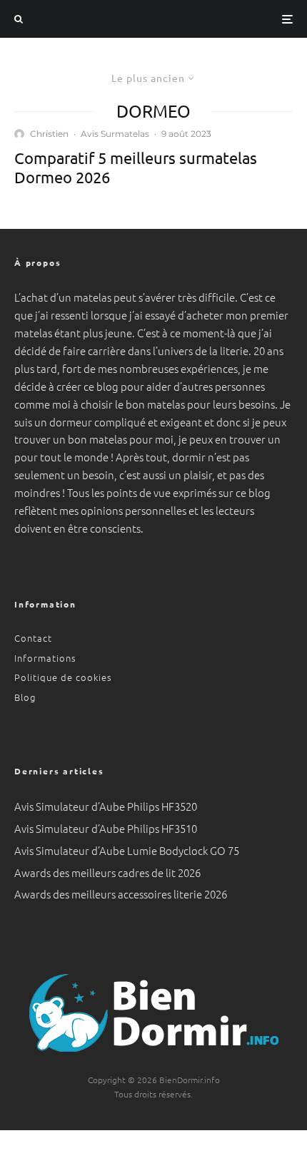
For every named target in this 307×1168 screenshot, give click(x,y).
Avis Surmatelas (115, 133)
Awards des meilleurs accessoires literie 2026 (120, 893)
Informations (45, 658)
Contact (33, 638)
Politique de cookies (63, 677)
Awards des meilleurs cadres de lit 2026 (107, 872)
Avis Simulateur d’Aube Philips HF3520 (105, 806)
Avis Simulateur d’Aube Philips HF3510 (105, 828)
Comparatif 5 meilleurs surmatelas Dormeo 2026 (135, 166)
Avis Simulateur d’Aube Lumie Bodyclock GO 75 (126, 850)
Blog (25, 697)
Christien (49, 133)
